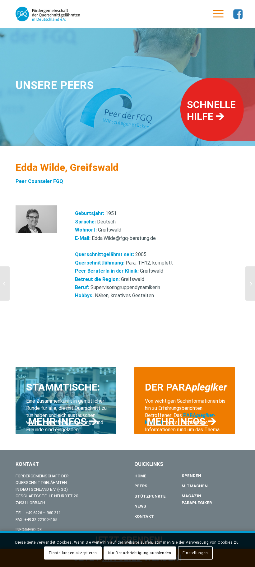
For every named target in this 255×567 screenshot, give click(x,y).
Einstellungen (195, 553)
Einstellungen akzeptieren (73, 553)
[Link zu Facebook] (238, 14)
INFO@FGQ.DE (29, 529)
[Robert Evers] (250, 283)
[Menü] (215, 14)
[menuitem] (215, 14)
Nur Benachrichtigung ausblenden (139, 553)
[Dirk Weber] (5, 283)
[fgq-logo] (48, 14)
